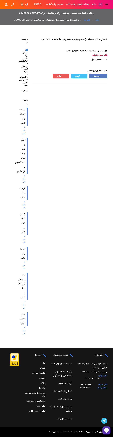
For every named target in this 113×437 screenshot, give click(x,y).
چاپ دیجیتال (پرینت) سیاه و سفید (61, 409)
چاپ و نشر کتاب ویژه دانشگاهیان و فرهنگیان (62, 374)
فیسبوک (97, 76)
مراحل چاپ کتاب (22, 253)
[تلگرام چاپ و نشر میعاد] (104, 421)
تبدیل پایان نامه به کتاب (22, 223)
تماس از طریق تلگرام (37, 411)
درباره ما (42, 378)
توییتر (77, 76)
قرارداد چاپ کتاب (22, 193)
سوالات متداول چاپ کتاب (61, 364)
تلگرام (59, 76)
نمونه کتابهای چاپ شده (36, 401)
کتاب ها (87, 20)
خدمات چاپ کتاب (55, 4)
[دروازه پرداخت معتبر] (14, 360)
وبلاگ (43, 383)
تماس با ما (41, 406)
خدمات (42, 368)
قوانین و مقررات (38, 373)
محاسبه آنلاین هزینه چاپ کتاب (35, 395)
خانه (94, 4)
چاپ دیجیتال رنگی (21, 319)
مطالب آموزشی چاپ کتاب (77, 4)
